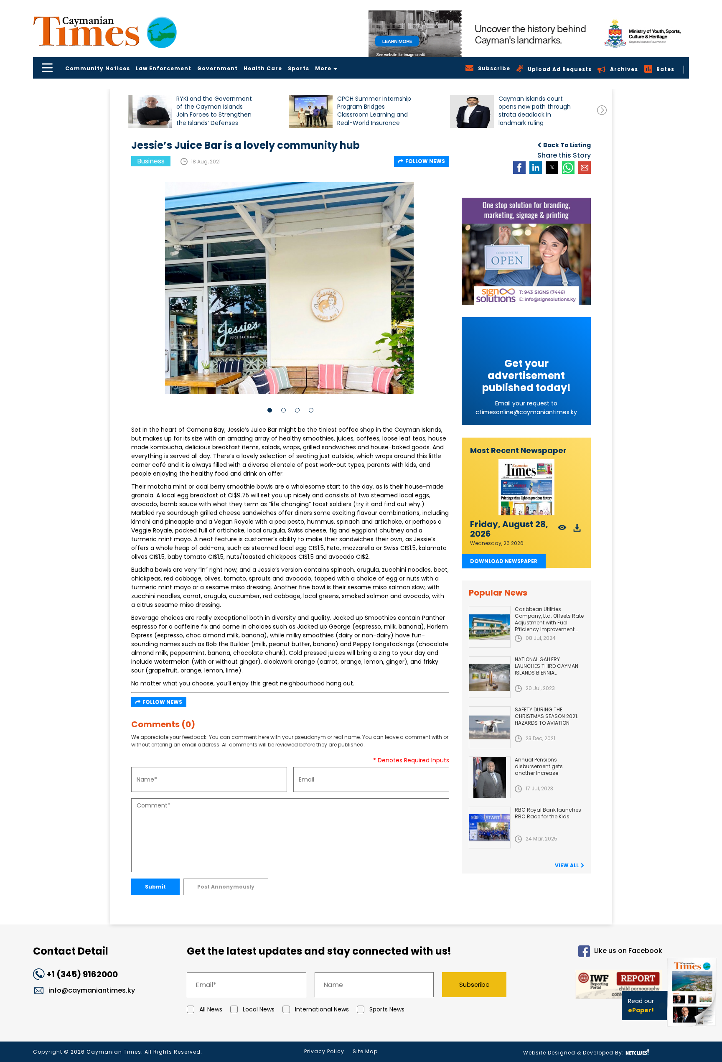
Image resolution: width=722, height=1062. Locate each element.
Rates (665, 69)
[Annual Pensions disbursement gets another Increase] (489, 777)
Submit (155, 886)
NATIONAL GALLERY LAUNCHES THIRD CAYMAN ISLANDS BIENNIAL (546, 666)
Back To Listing (567, 145)
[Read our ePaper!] (693, 1028)
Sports (298, 68)
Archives (624, 69)
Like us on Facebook (628, 951)
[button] (150, 111)
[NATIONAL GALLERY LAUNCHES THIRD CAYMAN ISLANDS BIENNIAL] (489, 677)
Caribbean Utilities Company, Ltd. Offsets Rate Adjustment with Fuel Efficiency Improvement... (549, 619)
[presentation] (602, 110)
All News (210, 1009)
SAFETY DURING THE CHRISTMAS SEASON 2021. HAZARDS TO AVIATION (546, 716)
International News (322, 1009)
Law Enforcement (163, 68)
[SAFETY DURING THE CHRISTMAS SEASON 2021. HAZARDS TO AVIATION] (489, 727)
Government (217, 68)
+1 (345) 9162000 (82, 974)
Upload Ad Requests (560, 69)
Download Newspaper (503, 561)
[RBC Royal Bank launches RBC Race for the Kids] (489, 827)
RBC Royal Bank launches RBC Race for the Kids (548, 813)
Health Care (263, 68)
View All (567, 865)
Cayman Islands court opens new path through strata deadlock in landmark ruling (534, 110)
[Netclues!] (637, 1052)
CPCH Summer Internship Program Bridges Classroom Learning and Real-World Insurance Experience (374, 110)
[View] (562, 530)
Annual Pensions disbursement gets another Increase (539, 766)
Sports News (386, 1009)
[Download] (577, 530)
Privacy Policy (324, 1051)
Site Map (365, 1051)
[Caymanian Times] (105, 31)
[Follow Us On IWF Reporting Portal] (591, 986)
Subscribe (474, 984)
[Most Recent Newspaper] (526, 487)
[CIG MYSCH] (529, 33)
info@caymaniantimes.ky (91, 990)
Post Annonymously (225, 886)
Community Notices (97, 68)
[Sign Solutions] (526, 251)
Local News (259, 1009)
